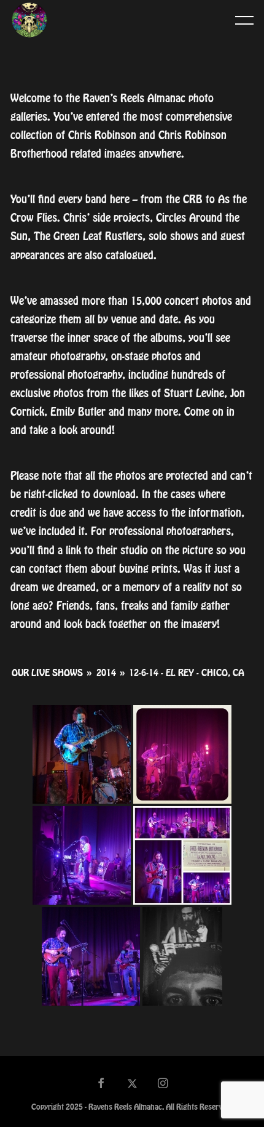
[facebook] (101, 1084)
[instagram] (163, 1084)
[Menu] (244, 19)
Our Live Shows (47, 673)
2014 (106, 673)
